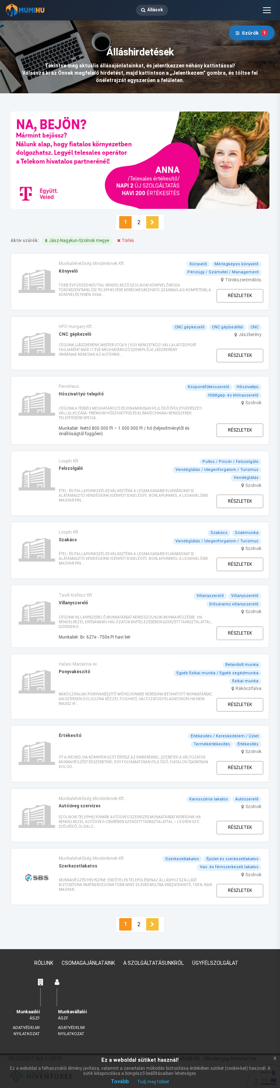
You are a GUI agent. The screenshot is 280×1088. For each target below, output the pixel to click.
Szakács (219, 532)
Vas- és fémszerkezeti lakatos (229, 867)
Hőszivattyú (247, 387)
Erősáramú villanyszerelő (233, 604)
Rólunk (43, 963)
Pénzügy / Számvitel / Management (222, 272)
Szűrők (253, 33)
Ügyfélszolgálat (215, 963)
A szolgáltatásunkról (153, 963)
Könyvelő (198, 264)
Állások (155, 9)
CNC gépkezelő (190, 327)
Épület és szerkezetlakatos (232, 859)
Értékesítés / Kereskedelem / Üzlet (224, 736)
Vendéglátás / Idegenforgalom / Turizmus (216, 469)
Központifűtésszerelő (208, 387)
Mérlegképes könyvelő (236, 264)
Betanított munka (241, 664)
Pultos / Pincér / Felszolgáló (230, 461)
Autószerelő (246, 799)
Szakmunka (246, 532)
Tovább (120, 1081)
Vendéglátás (246, 477)
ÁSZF (35, 1018)
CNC (254, 327)
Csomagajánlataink (88, 963)
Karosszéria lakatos (208, 799)
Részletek (240, 295)
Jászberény (249, 334)
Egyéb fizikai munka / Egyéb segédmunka (217, 673)
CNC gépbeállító (227, 327)
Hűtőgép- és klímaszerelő (233, 395)
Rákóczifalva (248, 688)
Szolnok (253, 402)
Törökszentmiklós (243, 279)
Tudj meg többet (153, 1081)
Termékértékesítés (212, 744)
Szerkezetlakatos (182, 859)
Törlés (127, 240)
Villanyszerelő (210, 595)
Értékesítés (247, 744)
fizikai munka (245, 681)
